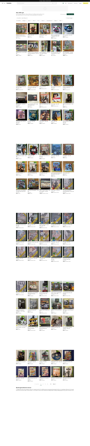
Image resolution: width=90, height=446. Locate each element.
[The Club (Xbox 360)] (33, 149)
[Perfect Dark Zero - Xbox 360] (33, 252)
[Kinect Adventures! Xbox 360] (68, 355)
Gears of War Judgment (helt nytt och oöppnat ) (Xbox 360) (33, 87)
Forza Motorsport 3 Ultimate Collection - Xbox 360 (67, 328)
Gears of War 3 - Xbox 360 (55, 190)
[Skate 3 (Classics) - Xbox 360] (21, 321)
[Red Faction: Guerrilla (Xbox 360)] (56, 371)
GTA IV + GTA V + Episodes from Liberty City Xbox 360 (56, 293)
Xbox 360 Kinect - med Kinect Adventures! (21, 104)
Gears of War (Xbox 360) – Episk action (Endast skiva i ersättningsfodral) (33, 105)
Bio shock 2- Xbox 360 (31, 121)
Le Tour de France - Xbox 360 (21, 361)
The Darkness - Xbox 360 (67, 155)
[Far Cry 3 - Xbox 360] (21, 166)
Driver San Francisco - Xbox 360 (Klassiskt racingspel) (33, 328)
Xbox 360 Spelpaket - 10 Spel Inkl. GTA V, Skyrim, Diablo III (44, 53)
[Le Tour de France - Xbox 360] (21, 355)
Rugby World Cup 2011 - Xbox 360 (56, 361)
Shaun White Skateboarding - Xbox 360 (45, 104)
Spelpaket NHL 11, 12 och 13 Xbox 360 (21, 53)
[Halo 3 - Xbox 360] (56, 115)
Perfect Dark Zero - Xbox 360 (32, 258)
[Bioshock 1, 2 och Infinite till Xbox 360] (56, 303)
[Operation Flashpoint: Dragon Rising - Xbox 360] (45, 218)
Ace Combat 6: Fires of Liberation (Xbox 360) (68, 310)
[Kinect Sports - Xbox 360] (21, 371)
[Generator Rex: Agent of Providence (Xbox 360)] (68, 252)
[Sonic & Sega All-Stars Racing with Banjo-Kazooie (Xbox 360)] (56, 166)
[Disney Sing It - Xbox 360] (33, 355)
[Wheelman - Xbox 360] (21, 252)
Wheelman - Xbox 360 (19, 258)
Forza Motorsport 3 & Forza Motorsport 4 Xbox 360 (43, 293)
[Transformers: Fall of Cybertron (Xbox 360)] (21, 115)
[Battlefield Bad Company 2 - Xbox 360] (21, 149)
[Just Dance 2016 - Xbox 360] (45, 371)
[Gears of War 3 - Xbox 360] (56, 184)
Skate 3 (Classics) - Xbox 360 (20, 327)
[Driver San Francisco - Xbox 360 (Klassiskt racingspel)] (33, 321)
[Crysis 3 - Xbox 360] (33, 28)
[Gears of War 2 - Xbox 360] (45, 115)
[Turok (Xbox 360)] (45, 252)
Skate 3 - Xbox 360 (42, 86)
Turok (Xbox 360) (42, 258)
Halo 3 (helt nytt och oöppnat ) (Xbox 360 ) (56, 87)
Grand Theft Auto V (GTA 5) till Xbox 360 (68, 122)
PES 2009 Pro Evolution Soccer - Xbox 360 (21, 225)
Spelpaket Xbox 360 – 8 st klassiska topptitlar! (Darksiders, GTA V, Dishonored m (21, 36)
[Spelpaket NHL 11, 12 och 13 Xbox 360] (21, 46)
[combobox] (35, 3)
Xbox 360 (23, 389)
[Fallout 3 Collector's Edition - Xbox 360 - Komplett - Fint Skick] (45, 184)
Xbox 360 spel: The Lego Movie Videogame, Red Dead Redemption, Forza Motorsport (33, 293)
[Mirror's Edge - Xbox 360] (56, 97)
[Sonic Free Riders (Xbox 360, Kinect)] (33, 371)
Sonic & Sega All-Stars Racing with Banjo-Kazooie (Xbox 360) (56, 173)
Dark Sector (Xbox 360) (31, 224)
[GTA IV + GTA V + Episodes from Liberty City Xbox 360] (56, 286)
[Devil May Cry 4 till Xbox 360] (68, 218)
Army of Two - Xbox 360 (20, 292)
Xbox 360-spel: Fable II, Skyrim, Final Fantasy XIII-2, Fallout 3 (56, 53)
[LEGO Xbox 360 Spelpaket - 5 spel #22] (33, 184)
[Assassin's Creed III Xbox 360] (33, 166)
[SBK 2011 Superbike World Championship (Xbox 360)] (56, 28)
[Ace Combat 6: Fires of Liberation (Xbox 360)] (68, 303)
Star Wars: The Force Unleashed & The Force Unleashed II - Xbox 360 (33, 53)
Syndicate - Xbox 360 (42, 361)
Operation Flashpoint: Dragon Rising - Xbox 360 (44, 225)
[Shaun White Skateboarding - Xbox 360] (45, 97)
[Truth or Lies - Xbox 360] (56, 235)
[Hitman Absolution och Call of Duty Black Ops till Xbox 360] (45, 321)
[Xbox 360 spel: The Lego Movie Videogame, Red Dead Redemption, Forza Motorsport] (33, 286)
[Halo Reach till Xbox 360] (45, 166)
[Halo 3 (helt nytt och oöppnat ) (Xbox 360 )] (56, 80)
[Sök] (53, 3)
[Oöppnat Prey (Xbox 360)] (33, 303)
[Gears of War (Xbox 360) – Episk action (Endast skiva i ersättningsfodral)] (33, 97)
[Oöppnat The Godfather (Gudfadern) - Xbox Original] (21, 303)
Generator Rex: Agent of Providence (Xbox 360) (67, 259)
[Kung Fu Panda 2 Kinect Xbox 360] (45, 235)
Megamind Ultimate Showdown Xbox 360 (56, 259)
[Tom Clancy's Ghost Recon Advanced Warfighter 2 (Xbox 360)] (68, 184)
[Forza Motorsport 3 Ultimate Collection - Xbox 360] (68, 321)
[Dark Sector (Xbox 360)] (33, 218)
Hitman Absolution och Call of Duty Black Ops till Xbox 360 (44, 328)
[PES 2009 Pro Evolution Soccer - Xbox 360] (21, 218)
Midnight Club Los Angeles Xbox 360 (44, 310)
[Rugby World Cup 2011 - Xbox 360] (56, 355)
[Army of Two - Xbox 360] (21, 286)
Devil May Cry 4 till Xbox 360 (67, 224)
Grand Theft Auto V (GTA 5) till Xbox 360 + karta (21, 87)
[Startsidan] (8, 3)
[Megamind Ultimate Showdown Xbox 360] (56, 252)
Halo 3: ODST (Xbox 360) (55, 155)
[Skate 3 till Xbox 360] (68, 166)
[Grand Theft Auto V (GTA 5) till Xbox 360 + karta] (21, 80)
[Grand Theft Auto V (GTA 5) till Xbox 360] (68, 115)
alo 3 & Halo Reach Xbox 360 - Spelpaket (67, 293)
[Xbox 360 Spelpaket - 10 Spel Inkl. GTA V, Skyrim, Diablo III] (45, 46)
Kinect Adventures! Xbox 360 (67, 361)
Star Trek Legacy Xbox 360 (55, 224)
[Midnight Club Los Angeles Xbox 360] (45, 303)
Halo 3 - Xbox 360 (54, 121)
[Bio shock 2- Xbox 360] (33, 115)
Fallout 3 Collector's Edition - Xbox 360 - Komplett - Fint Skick (44, 191)
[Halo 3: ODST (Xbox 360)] (56, 149)
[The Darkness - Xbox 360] (68, 149)
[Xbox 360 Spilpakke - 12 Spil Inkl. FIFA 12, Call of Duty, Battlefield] (68, 46)
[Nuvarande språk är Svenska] (63, 3)
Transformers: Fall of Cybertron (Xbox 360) (21, 122)
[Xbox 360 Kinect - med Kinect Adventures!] (21, 97)
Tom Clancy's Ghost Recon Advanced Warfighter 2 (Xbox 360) (68, 191)
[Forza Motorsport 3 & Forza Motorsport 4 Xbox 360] (45, 286)
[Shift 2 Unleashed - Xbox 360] (68, 28)
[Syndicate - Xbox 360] (45, 355)
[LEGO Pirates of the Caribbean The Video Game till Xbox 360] (21, 184)
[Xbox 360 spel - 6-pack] (45, 28)
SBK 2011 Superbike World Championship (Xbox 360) (55, 35)
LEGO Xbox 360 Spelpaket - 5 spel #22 (33, 191)
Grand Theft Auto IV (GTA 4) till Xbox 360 (44, 156)
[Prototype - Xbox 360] (68, 235)
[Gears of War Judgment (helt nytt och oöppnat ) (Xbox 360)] (33, 80)
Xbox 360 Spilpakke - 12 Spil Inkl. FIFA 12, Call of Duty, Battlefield (68, 53)
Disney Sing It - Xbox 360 (32, 361)
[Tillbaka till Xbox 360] (16, 18)
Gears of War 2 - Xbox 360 (43, 121)
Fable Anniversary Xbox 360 (55, 327)
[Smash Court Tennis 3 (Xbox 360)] (33, 235)
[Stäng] (89, 0)
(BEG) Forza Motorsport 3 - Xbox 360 (68, 104)
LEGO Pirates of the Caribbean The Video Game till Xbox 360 (21, 191)
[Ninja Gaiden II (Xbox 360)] (68, 371)
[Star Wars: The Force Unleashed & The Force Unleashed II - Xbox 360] (33, 46)
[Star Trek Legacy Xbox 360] (56, 218)
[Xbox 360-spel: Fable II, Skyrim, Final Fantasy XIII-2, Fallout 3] (56, 46)
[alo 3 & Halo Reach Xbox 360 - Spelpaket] (68, 286)
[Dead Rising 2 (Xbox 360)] (21, 235)
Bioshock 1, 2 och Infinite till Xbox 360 (56, 310)
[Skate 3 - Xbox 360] (45, 80)
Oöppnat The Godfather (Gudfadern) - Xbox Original (20, 310)
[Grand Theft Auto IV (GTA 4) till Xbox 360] (45, 149)
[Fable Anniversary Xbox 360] (56, 321)
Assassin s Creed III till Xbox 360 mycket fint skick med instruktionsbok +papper (68, 87)
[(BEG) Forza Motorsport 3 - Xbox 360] (68, 97)
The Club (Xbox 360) (31, 155)
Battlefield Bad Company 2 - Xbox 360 (21, 156)
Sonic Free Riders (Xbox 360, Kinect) (32, 378)
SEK (65, 3)
